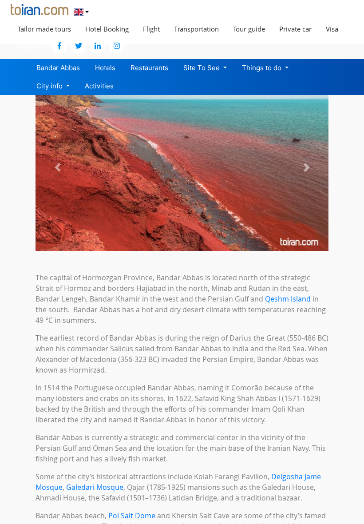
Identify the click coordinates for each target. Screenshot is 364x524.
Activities (99, 86)
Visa (332, 28)
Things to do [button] (262, 68)
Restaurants (149, 68)
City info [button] (50, 86)
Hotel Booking (107, 28)
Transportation (196, 28)
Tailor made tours (44, 28)
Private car (295, 28)
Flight (151, 28)
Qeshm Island (288, 299)
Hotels (105, 68)
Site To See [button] (202, 68)
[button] (57, 167)
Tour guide (249, 28)
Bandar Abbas (58, 68)
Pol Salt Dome (131, 515)
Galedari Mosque (94, 487)
